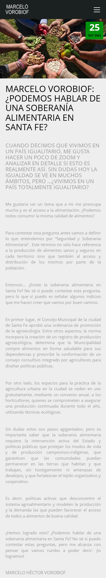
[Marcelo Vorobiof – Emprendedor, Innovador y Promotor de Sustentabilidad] (17, 9)
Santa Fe (13, 290)
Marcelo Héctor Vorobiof (35, 573)
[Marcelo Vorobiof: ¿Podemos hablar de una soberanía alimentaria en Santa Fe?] (53, 48)
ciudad (94, 319)
